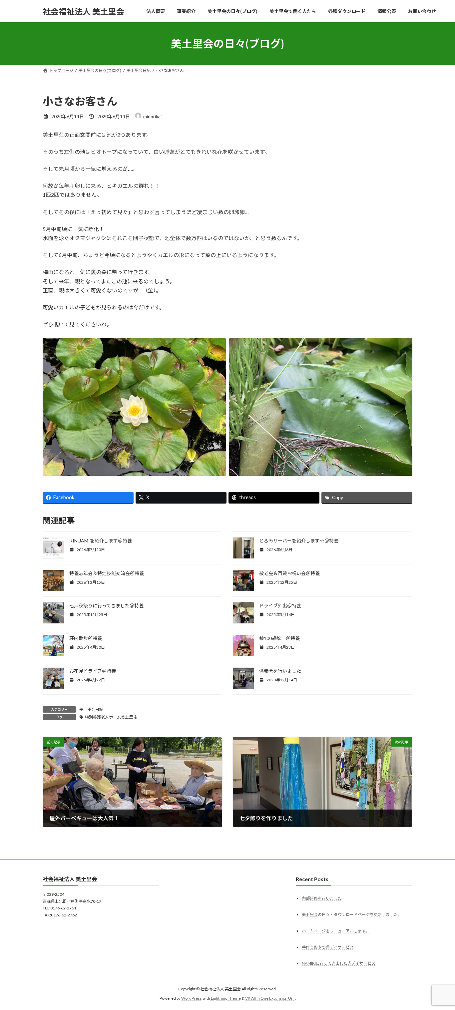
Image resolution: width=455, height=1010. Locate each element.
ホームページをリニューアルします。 (335, 930)
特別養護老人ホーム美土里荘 (111, 717)
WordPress (191, 998)
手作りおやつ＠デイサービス (328, 947)
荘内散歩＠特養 (85, 638)
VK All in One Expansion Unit (270, 998)
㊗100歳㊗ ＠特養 (279, 638)
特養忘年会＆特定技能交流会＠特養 (106, 573)
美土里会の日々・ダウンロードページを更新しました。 (352, 914)
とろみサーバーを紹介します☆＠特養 (298, 540)
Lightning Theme (226, 998)
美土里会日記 (91, 709)
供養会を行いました (280, 671)
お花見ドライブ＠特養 (92, 671)
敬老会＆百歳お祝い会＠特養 (289, 573)
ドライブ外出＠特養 (280, 605)
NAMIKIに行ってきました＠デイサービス (338, 963)
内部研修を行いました (322, 898)
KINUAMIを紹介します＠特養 (100, 540)
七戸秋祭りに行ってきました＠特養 (106, 605)
